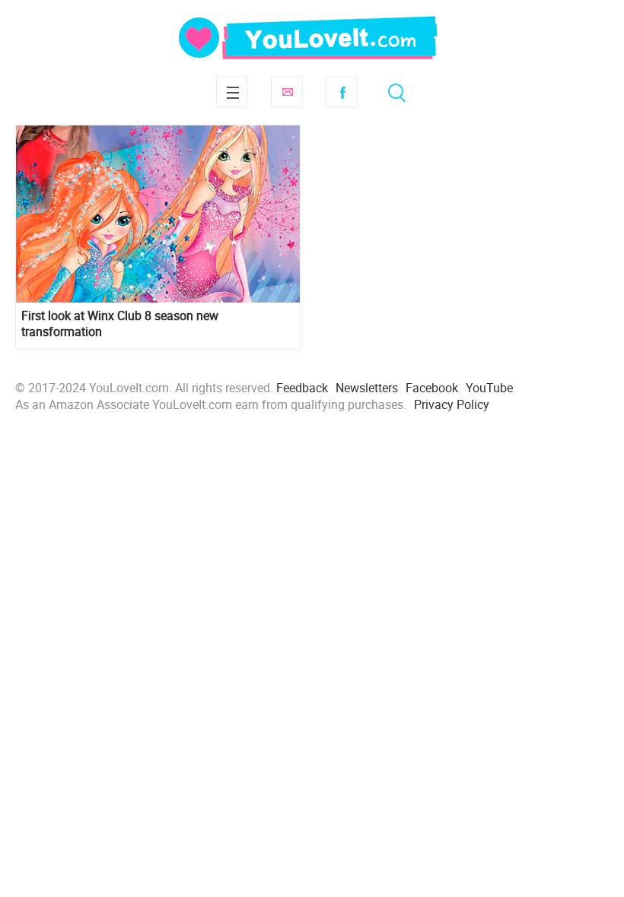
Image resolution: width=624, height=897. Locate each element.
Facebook (342, 92)
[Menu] (232, 92)
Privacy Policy (451, 404)
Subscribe (287, 92)
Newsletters (367, 387)
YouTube (489, 387)
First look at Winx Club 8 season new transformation (119, 324)
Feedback (302, 387)
